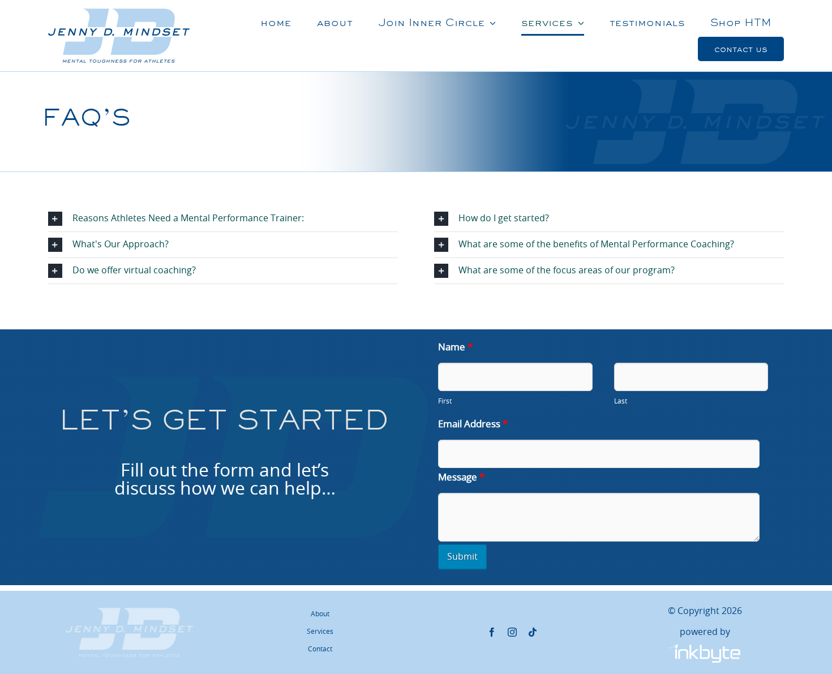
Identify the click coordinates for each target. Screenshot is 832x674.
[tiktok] (532, 632)
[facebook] (491, 632)
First (445, 401)
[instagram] (512, 632)
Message (461, 477)
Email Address (473, 424)
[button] (223, 218)
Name (455, 347)
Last (620, 401)
